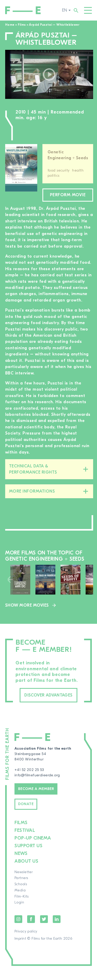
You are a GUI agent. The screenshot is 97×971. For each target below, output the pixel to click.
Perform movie (68, 195)
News (20, 853)
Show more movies (27, 605)
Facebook (31, 919)
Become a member (36, 789)
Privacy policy (26, 931)
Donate (26, 804)
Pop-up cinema (32, 838)
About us (26, 861)
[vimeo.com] (49, 74)
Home (9, 24)
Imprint (20, 939)
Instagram (18, 919)
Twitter (44, 919)
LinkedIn (57, 919)
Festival (24, 830)
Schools (20, 884)
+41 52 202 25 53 (29, 770)
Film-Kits (21, 896)
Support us (28, 846)
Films (22, 24)
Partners (21, 878)
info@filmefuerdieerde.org (37, 775)
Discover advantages (48, 695)
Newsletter (23, 872)
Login (19, 902)
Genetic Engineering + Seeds (68, 155)
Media (20, 890)
